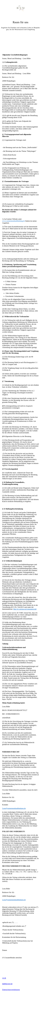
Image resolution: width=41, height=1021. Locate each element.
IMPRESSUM (7, 984)
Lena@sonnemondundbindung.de (14, 808)
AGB (4, 978)
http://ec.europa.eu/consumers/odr (25, 609)
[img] (20, 8)
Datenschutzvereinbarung (11, 990)
